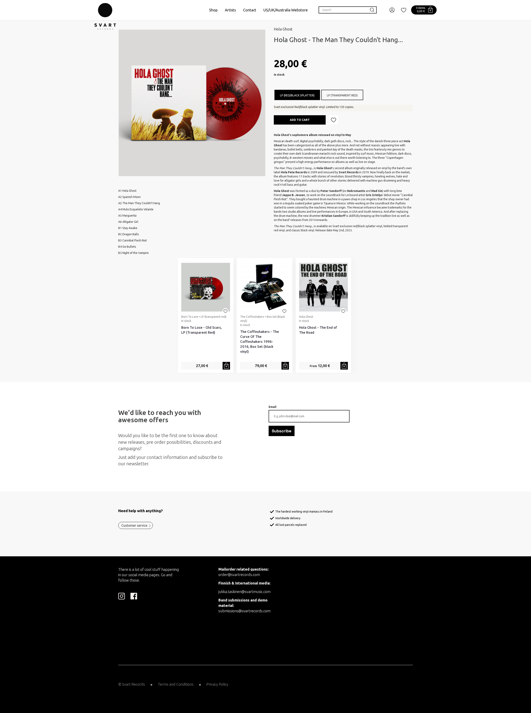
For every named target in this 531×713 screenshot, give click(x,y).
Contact (249, 10)
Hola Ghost (283, 29)
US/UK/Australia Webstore (285, 10)
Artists (230, 10)
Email (272, 407)
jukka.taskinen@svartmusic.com (244, 591)
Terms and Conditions (176, 684)
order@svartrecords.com (239, 574)
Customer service (134, 525)
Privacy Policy (217, 684)
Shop (213, 10)
